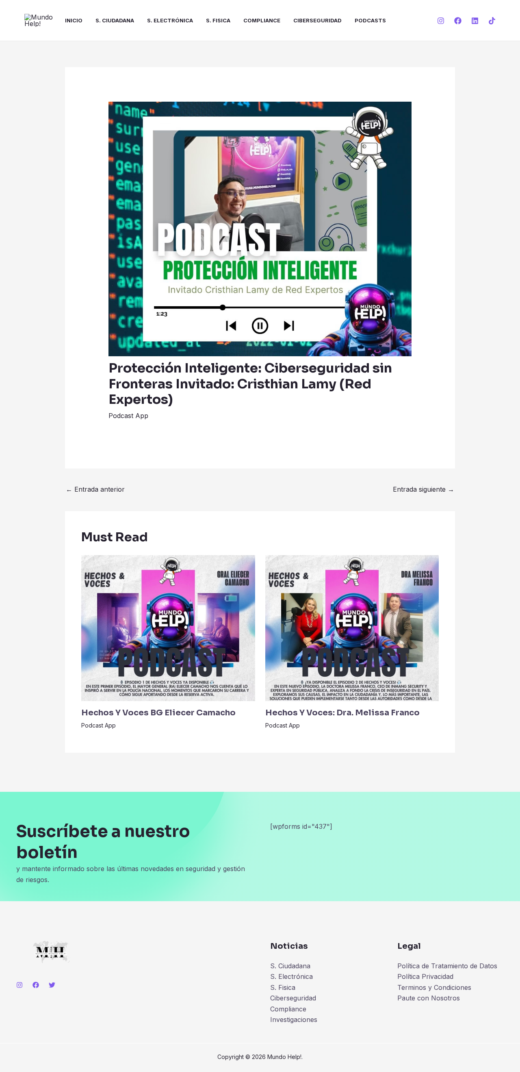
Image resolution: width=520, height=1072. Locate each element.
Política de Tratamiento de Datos (447, 966)
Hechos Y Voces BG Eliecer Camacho (158, 713)
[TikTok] (492, 20)
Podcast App (128, 416)
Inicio (73, 20)
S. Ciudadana (114, 20)
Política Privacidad (425, 976)
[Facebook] (458, 20)
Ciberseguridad (317, 20)
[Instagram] (440, 20)
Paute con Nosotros (428, 998)
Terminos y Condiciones (434, 987)
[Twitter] (52, 985)
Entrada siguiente (423, 489)
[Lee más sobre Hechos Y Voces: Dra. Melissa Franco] (352, 627)
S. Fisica (218, 20)
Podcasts (370, 20)
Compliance (261, 20)
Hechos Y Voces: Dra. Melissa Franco (342, 713)
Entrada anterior (95, 489)
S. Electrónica (170, 20)
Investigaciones (293, 1019)
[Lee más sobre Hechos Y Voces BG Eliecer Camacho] (168, 627)
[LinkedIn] (475, 20)
